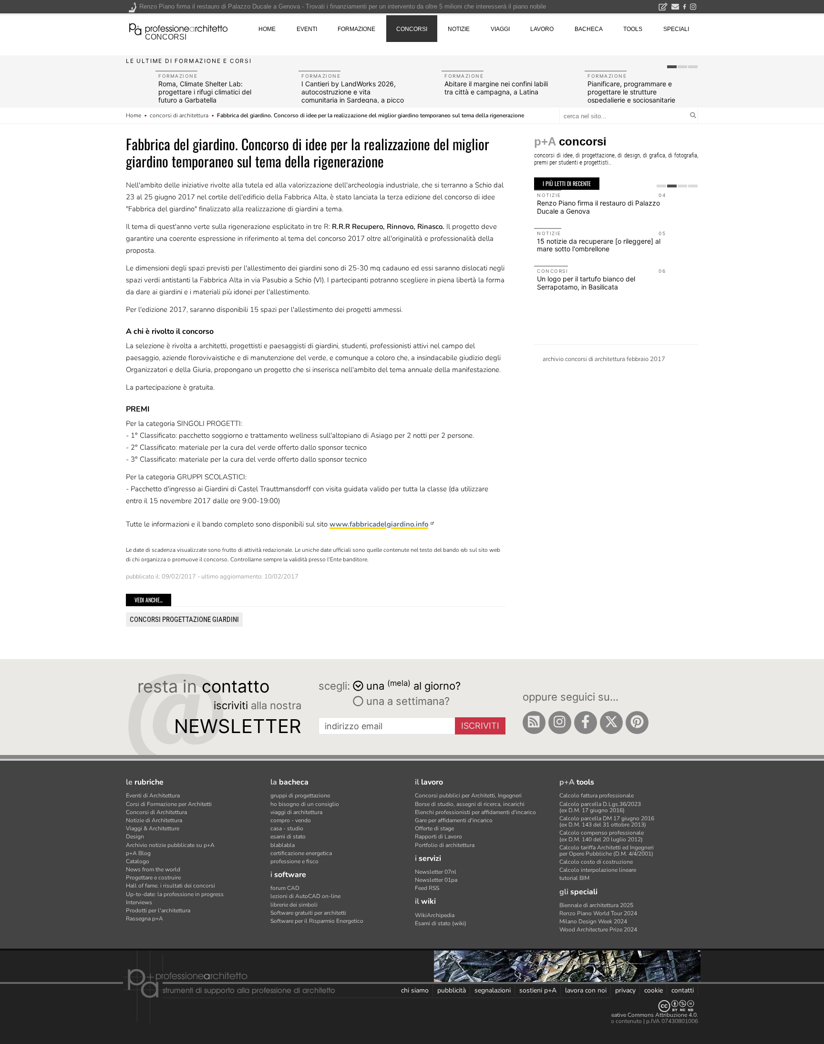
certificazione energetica (301, 853)
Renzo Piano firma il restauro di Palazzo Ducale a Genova (598, 207)
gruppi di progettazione (300, 795)
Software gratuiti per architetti (308, 913)
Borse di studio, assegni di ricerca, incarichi (470, 804)
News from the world (153, 869)
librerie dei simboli (294, 905)
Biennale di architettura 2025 (596, 905)
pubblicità (451, 990)
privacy (625, 990)
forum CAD (284, 888)
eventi (307, 29)
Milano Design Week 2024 (593, 921)
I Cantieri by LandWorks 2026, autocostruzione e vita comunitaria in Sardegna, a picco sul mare (352, 96)
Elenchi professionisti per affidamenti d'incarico (475, 812)
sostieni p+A (537, 990)
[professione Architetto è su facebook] (585, 722)
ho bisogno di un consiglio (304, 804)
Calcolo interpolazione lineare (597, 870)
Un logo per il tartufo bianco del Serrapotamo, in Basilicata (586, 283)
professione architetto (178, 28)
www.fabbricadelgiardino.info (379, 524)
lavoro (542, 29)
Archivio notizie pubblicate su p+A (170, 845)
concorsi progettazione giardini (184, 619)
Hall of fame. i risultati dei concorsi (170, 885)
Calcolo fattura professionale (596, 795)
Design (135, 836)
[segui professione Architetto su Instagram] (559, 722)
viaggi (500, 29)
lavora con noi (586, 990)
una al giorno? (413, 685)
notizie (459, 29)
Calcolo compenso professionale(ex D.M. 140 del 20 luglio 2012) (601, 836)
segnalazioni (492, 990)
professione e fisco (294, 861)
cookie (653, 990)
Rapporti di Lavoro (438, 836)
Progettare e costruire (153, 877)
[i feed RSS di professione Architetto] (534, 722)
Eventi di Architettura (153, 795)
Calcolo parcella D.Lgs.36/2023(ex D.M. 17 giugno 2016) (600, 807)
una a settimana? (406, 701)
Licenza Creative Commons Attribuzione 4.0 (641, 1015)
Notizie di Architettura (154, 820)
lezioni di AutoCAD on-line (305, 896)
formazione (356, 29)
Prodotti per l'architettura (158, 910)
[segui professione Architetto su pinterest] (637, 722)
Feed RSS (427, 888)
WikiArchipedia (434, 915)
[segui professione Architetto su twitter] (611, 722)
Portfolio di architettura (444, 845)
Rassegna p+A (144, 918)
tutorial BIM (574, 878)
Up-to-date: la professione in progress (175, 894)
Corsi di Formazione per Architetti (169, 804)
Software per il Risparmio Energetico (316, 921)
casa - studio (286, 828)
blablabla (282, 845)
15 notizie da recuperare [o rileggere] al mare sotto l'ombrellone (598, 245)
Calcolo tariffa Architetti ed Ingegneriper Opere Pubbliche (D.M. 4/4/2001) (606, 851)
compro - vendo (290, 820)
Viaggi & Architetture (152, 828)
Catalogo (137, 861)
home (267, 29)
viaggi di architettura (296, 812)
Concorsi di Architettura (156, 812)
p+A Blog (138, 853)
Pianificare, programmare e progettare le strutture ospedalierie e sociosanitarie (631, 92)
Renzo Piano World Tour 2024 (598, 913)
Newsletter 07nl (435, 872)
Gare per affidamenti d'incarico (454, 820)
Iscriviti (480, 726)
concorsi (165, 37)
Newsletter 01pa (436, 880)
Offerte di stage (434, 828)
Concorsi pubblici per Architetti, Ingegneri (468, 795)
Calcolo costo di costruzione (596, 862)
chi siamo (415, 990)
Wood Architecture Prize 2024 (598, 929)
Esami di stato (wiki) (440, 923)
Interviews (139, 902)
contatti (682, 990)
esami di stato (288, 836)
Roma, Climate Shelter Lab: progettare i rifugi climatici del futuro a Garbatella (204, 92)
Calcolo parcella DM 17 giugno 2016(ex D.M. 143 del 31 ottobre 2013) (606, 821)
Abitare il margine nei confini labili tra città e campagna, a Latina (496, 88)
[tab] (672, 66)
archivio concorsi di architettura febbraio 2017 (604, 359)
